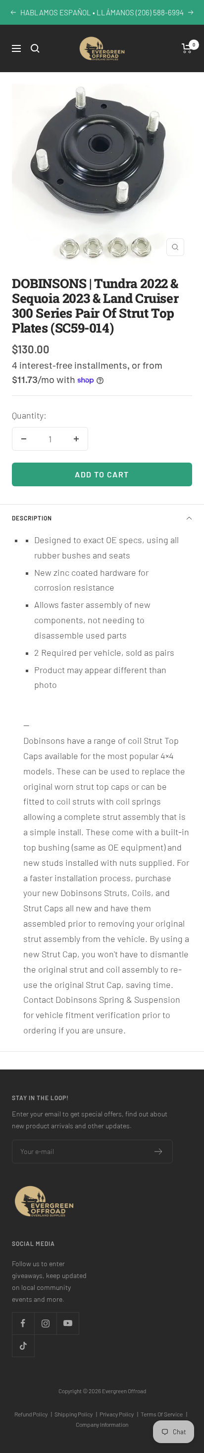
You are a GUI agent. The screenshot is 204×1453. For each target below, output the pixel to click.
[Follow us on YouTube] (67, 1323)
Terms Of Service (164, 1413)
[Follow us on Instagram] (45, 1323)
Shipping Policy (75, 1413)
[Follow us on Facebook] (23, 1323)
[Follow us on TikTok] (23, 1345)
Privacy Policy (119, 1413)
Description (32, 517)
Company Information (102, 1424)
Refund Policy (33, 1413)
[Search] (35, 48)
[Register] (158, 1151)
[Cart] (187, 48)
